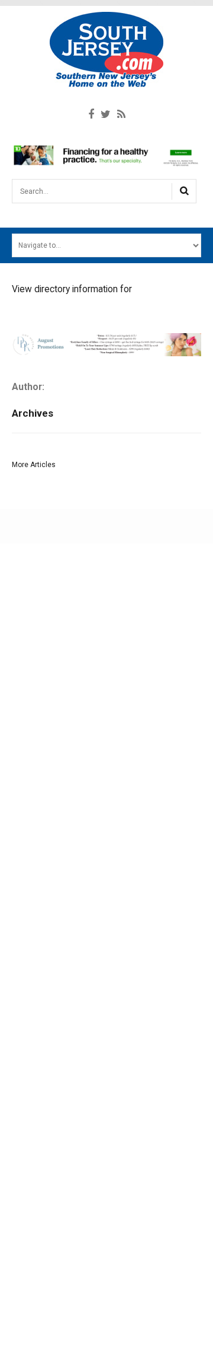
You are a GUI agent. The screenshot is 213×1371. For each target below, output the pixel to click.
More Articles (34, 465)
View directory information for (72, 289)
